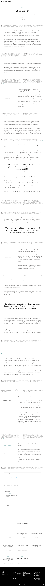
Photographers (5, 574)
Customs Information (27, 577)
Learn (3, 573)
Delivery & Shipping (27, 573)
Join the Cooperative (17, 574)
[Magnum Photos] (7, 1)
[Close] (43, 585)
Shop (3, 572)
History (14, 572)
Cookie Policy (37, 575)
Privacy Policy (37, 574)
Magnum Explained (17, 573)
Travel (22, 7)
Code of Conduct (37, 571)
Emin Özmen (22, 17)
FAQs (24, 572)
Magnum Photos (16, 571)
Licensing (4, 575)
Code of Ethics (37, 579)
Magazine (4, 571)
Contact (25, 571)
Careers (14, 578)
